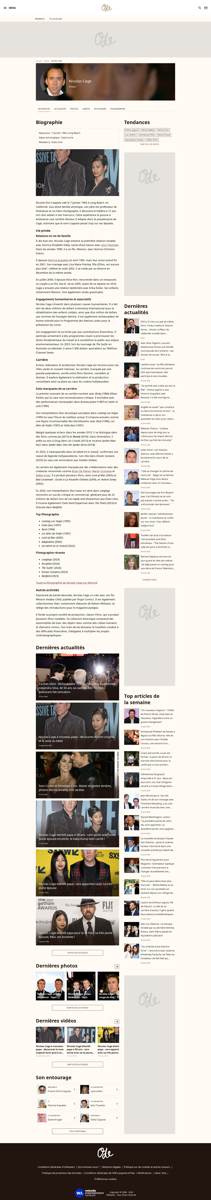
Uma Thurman (109, 245)
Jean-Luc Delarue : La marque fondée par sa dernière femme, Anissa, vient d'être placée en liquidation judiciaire (158, 929)
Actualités (60, 108)
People (46, 61)
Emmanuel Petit (146, 134)
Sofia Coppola (98, 1119)
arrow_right (117, 966)
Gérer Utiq (160, 1173)
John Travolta (98, 1105)
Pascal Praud (164, 134)
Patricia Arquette (58, 260)
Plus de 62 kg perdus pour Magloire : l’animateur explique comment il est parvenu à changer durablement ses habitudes (157, 867)
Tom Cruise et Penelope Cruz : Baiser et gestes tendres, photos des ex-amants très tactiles (75, 788)
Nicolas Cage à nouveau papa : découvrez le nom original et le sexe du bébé (76, 739)
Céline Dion (152, 139)
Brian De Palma (81, 471)
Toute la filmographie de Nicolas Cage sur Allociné (66, 582)
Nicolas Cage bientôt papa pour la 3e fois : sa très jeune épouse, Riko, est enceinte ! (75, 935)
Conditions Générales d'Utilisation (56, 1167)
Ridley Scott (43, 475)
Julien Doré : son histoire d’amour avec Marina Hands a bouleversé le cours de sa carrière (157, 455)
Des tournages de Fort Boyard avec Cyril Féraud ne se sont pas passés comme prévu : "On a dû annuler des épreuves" (157, 498)
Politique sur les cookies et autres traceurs (147, 1167)
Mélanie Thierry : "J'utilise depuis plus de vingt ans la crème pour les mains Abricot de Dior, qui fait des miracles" (157, 434)
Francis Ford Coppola (59, 1091)
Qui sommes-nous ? (88, 1167)
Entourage (100, 108)
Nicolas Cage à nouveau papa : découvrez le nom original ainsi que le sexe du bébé (50, 1049)
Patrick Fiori (163, 130)
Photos (74, 108)
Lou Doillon (130, 134)
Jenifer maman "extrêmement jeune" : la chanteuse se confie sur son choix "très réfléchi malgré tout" (157, 519)
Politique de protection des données (62, 1173)
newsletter (206, 8)
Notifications (145, 1173)
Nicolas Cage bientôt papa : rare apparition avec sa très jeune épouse (75, 886)
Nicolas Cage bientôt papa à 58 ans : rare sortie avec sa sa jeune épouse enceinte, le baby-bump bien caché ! (77, 837)
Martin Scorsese (102, 471)
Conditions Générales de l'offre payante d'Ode (110, 1173)
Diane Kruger (55, 1119)
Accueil (39, 61)
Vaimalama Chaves (134, 139)
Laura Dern (97, 1091)
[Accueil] (107, 8)
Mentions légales (111, 1167)
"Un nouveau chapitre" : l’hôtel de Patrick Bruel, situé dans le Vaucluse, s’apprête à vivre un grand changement (157, 716)
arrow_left (111, 966)
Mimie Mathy (148, 130)
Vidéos (86, 108)
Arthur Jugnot (131, 130)
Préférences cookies (105, 1179)
